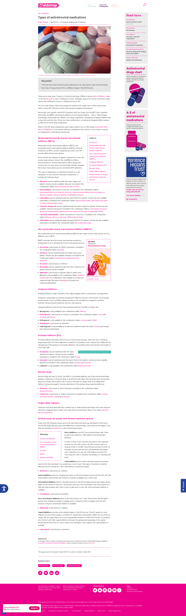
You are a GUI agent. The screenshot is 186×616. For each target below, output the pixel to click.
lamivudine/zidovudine (99, 200)
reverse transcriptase (47, 439)
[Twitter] (46, 573)
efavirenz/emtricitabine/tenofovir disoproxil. (59, 259)
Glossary (44, 434)
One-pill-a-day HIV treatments (133, 38)
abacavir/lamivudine (62, 186)
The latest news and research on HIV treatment (94, 352)
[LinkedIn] (51, 573)
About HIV (103, 5)
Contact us (130, 588)
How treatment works (134, 23)
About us (114, 5)
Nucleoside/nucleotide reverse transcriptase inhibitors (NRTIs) (97, 148)
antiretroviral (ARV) (46, 457)
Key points (93, 142)
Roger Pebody (43, 22)
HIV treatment (43, 13)
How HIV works (58, 565)
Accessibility (41, 611)
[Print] (57, 573)
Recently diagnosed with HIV (135, 49)
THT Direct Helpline (132, 590)
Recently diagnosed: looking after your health (136, 52)
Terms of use (101, 611)
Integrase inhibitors (96, 162)
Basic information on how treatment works (96, 277)
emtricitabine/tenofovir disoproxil (52, 192)
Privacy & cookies (89, 611)
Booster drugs (94, 168)
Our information (76, 611)
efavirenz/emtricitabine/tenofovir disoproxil (88, 192)
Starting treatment (74, 565)
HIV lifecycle (130, 30)
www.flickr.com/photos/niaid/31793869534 (52, 543)
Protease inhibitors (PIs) (98, 165)
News (89, 5)
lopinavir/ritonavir (84, 365)
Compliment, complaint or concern (58, 611)
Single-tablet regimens (97, 171)
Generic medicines (132, 58)
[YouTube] (114, 590)
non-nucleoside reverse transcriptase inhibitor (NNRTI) (48, 444)
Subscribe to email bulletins (135, 591)
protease (43, 450)
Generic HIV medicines (134, 60)
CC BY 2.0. (92, 543)
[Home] (63, 5)
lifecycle (49, 99)
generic (42, 454)
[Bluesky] (100, 590)
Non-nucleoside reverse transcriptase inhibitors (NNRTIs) (97, 156)
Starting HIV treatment (134, 45)
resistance (57, 428)
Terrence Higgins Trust (114, 611)
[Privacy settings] (4, 611)
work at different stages (101, 96)
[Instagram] (119, 590)
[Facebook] (40, 573)
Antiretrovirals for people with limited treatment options (98, 177)
